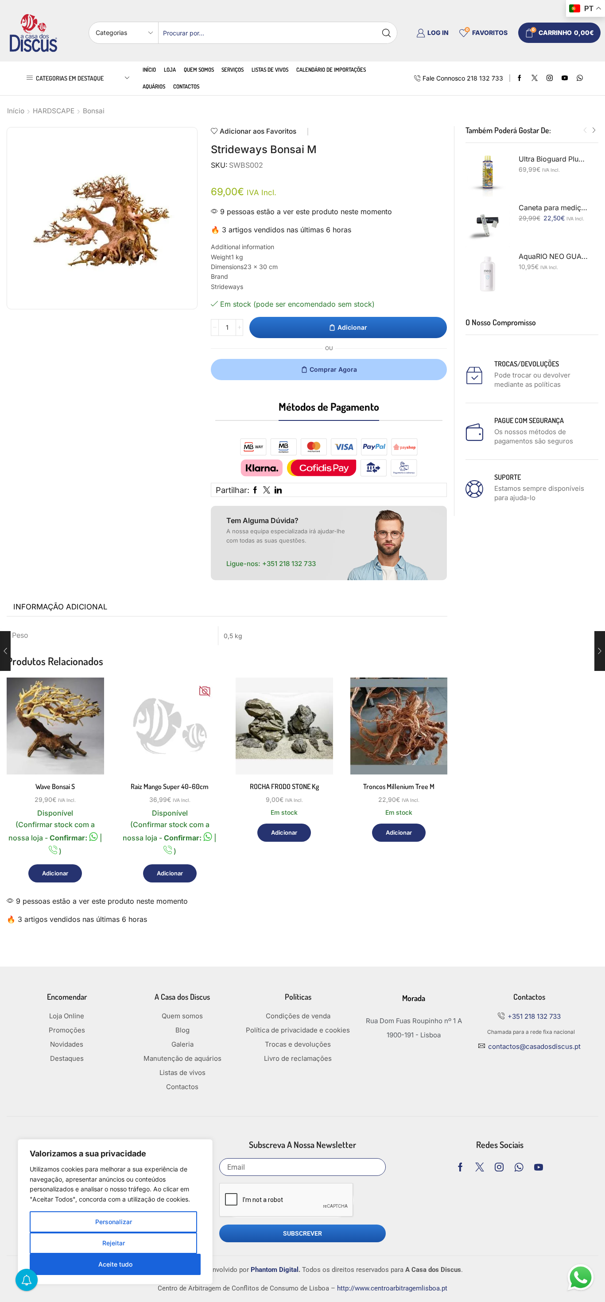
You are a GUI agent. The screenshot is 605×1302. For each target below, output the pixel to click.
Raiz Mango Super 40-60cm (170, 786)
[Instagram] (550, 78)
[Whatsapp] (519, 1167)
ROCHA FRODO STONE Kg (284, 786)
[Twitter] (534, 78)
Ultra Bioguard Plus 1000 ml (553, 159)
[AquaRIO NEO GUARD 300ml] (487, 274)
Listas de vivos (270, 69)
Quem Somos (199, 69)
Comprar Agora (333, 369)
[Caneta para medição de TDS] (487, 225)
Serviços (232, 69)
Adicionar (352, 327)
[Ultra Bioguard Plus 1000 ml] (487, 176)
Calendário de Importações (331, 69)
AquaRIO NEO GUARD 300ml (553, 256)
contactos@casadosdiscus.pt (534, 1046)
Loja (170, 69)
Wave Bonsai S (55, 786)
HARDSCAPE (53, 111)
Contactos (186, 86)
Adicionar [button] (87, 736)
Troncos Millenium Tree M (398, 786)
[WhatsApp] (580, 78)
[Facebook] (519, 78)
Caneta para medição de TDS (553, 208)
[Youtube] (565, 78)
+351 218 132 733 (289, 563)
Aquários (154, 86)
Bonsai (94, 111)
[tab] (60, 607)
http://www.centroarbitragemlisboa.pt (392, 1288)
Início (149, 69)
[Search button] (386, 32)
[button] (585, 130)
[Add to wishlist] (87, 756)
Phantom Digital (275, 1270)
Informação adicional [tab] (60, 606)
